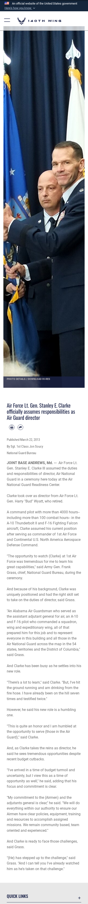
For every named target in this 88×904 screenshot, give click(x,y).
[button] (20, 8)
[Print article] (11, 427)
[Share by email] (20, 427)
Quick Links (17, 896)
